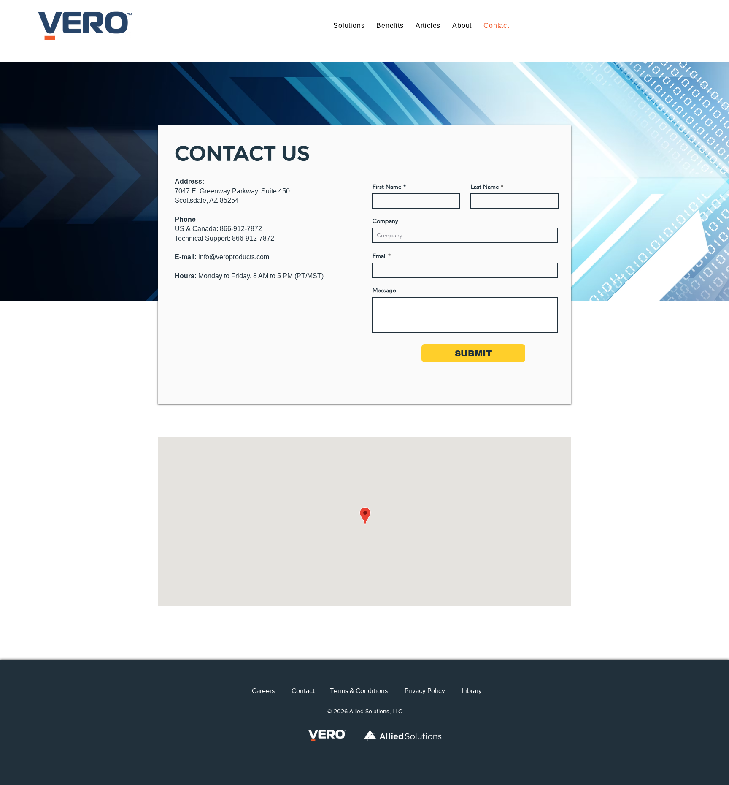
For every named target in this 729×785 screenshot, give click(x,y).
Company (385, 221)
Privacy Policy (425, 690)
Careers (272, 690)
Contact (311, 690)
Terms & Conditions (367, 690)
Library (472, 690)
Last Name (485, 187)
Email (379, 256)
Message (384, 290)
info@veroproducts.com (233, 257)
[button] (349, 26)
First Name (387, 187)
